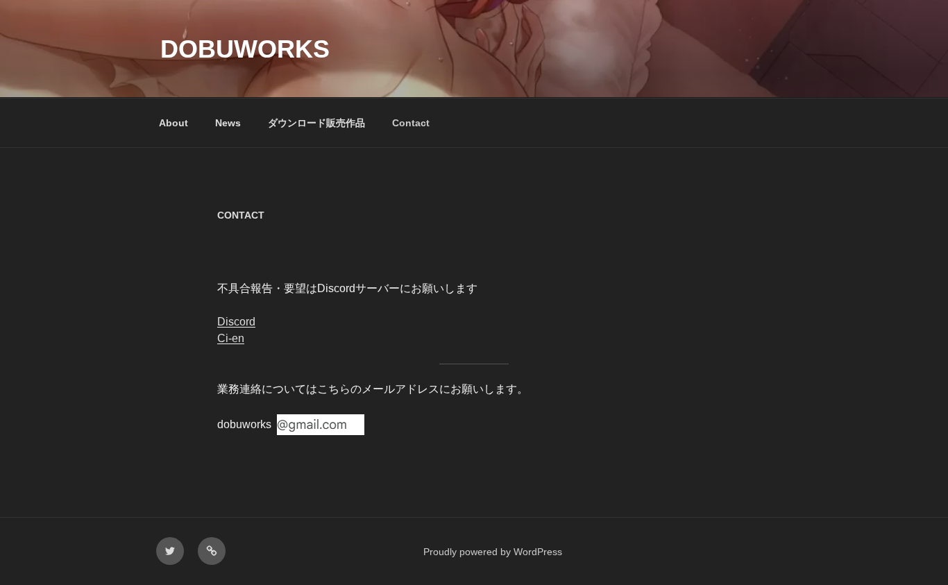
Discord (236, 322)
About (173, 122)
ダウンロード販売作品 (316, 122)
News (228, 122)
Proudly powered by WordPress (492, 551)
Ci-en (230, 338)
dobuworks (245, 49)
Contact (411, 122)
